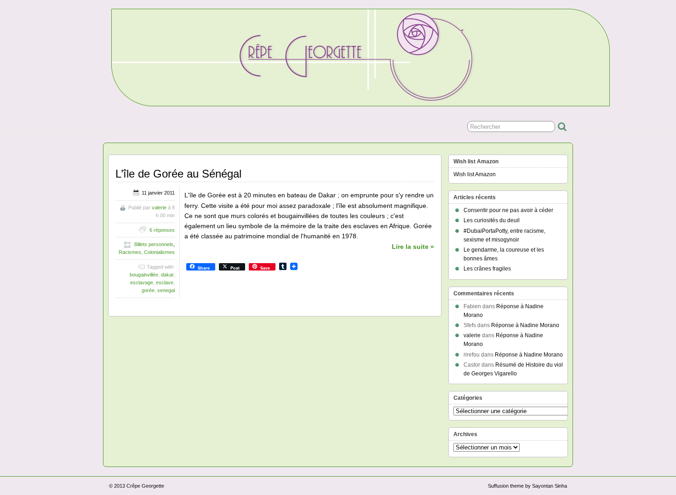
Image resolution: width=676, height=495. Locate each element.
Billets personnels (153, 244)
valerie (159, 207)
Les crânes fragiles (487, 268)
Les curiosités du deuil (492, 220)
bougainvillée (144, 274)
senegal (166, 290)
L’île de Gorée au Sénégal (178, 173)
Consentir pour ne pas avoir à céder (508, 210)
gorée (148, 290)
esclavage (141, 282)
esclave (164, 282)
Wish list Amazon (474, 174)
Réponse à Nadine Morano (525, 325)
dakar (167, 274)
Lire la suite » (413, 246)
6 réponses (162, 230)
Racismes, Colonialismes (147, 252)
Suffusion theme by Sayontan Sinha (527, 486)
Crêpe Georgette (145, 486)
